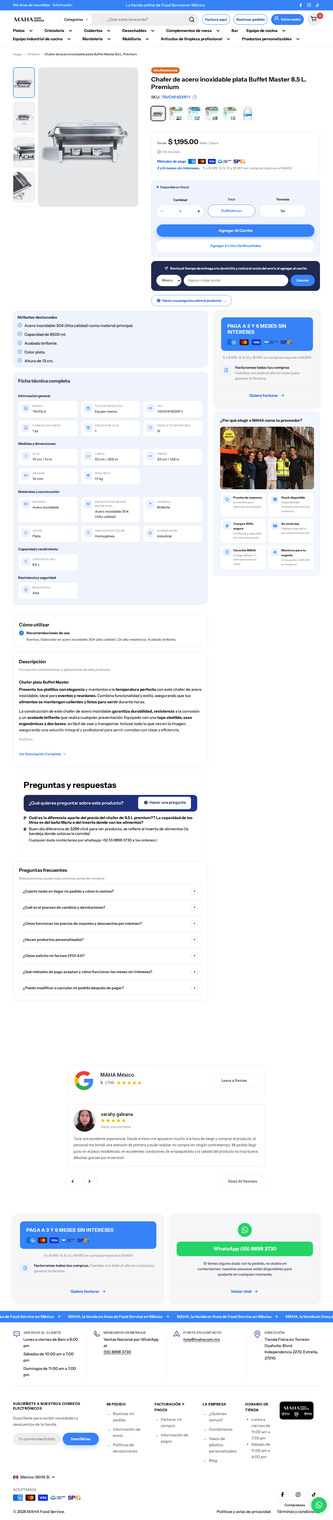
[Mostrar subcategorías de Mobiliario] (147, 39)
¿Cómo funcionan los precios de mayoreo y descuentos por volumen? (109, 923)
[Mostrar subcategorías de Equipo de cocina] (284, 31)
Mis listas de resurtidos (31, 5)
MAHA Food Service (45, 1511)
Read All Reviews (242, 1181)
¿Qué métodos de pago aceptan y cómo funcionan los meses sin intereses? (109, 971)
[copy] (194, 97)
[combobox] (129, 19)
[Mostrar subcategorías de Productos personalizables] (298, 39)
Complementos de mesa (189, 30)
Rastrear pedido (250, 19)
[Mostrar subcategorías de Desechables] (153, 31)
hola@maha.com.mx (201, 1339)
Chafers (33, 54)
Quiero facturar (263, 395)
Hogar (17, 54)
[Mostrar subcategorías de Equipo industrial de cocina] (69, 39)
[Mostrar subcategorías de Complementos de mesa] (218, 31)
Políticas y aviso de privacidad (244, 1511)
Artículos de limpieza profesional (191, 38)
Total (231, 199)
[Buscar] (192, 19)
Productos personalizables (267, 38)
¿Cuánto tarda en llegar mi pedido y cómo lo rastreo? (109, 891)
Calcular (302, 280)
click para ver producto (100, 828)
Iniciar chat (241, 1291)
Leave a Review (234, 1081)
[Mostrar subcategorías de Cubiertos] (109, 31)
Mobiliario (132, 38)
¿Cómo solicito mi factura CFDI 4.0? (109, 955)
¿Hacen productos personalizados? (109, 939)
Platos (19, 30)
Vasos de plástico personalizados (222, 1445)
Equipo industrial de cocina (38, 38)
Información (62, 5)
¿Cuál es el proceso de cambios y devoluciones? (109, 907)
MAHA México (117, 1075)
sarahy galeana (117, 1114)
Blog (213, 1460)
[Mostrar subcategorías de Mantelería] (109, 39)
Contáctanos (220, 1429)
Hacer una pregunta (167, 802)
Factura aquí (216, 19)
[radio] (158, 113)
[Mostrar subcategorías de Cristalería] (70, 31)
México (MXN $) (35, 1477)
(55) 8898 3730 (117, 1351)
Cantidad (180, 200)
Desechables (134, 30)
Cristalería (54, 30)
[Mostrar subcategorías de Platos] (31, 31)
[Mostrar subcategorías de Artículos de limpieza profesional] (228, 39)
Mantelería (92, 38)
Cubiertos (93, 30)
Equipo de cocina (262, 30)
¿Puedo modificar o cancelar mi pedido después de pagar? (109, 988)
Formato (283, 199)
